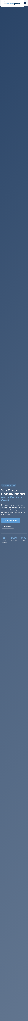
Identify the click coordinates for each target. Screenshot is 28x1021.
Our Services (7, 526)
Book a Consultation (10, 520)
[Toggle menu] (25, 3)
